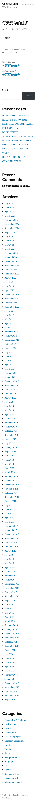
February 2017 (11, 526)
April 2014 (9, 666)
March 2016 (10, 571)
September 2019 (12, 435)
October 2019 (11, 430)
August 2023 (10, 277)
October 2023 (11, 269)
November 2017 (12, 488)
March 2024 (10, 248)
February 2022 (11, 331)
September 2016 (12, 546)
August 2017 (10, 501)
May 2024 (9, 244)
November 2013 (12, 687)
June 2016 (9, 559)
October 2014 (11, 641)
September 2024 (12, 228)
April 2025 (9, 211)
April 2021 (9, 364)
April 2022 (9, 323)
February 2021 (11, 373)
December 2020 (12, 381)
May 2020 (9, 410)
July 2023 (9, 282)
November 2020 (12, 385)
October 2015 (11, 592)
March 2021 (10, 368)
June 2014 (9, 658)
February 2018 (11, 476)
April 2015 (9, 616)
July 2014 (9, 654)
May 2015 (9, 612)
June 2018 (9, 459)
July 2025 (9, 203)
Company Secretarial (14, 740)
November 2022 (12, 298)
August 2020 (10, 397)
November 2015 (12, 588)
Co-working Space (13, 736)
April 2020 (9, 414)
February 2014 (11, 674)
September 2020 (12, 393)
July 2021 (9, 352)
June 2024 (9, 240)
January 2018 (11, 480)
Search (5, 89)
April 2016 (9, 567)
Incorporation (10, 52)
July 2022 (9, 310)
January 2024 (11, 257)
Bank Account (11, 724)
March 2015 (10, 621)
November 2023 (12, 265)
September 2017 (12, 497)
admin (7, 29)
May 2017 (9, 513)
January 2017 (11, 530)
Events (8, 749)
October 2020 (11, 389)
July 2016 (9, 554)
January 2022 (11, 335)
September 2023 (12, 273)
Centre (8, 728)
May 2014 (9, 662)
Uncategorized (11, 778)
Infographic (10, 761)
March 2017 (10, 521)
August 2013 (10, 699)
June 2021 (9, 356)
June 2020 (9, 406)
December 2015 (12, 583)
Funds (7, 753)
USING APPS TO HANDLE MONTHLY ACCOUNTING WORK (15, 148)
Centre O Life (11, 732)
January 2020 (11, 426)
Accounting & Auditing (15, 720)
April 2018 (9, 468)
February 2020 (11, 422)
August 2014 (10, 650)
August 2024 (10, 232)
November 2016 (12, 538)
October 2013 (11, 691)
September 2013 (12, 695)
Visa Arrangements (13, 782)
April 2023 (9, 290)
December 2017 (12, 484)
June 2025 (9, 207)
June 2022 (9, 315)
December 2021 (12, 339)
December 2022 (12, 294)
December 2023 (12, 261)
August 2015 (10, 600)
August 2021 (10, 348)
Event (7, 745)
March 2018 (10, 472)
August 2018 (10, 451)
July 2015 (9, 604)
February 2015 (11, 625)
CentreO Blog (10, 3)
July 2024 (9, 236)
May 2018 (9, 463)
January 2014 (11, 679)
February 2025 (11, 219)
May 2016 (9, 563)
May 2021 (9, 360)
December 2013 (12, 683)
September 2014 (12, 645)
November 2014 (12, 637)
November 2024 (12, 224)
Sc (17, 52)
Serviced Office (12, 773)
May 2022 (9, 319)
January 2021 (11, 377)
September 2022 (12, 306)
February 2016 (11, 575)
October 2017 (11, 492)
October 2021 (11, 344)
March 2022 (10, 327)
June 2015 (9, 608)
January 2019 (11, 447)
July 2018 (9, 455)
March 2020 (10, 418)
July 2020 (9, 401)
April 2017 (9, 517)
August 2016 (10, 550)
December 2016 (12, 534)
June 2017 (9, 509)
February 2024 (11, 253)
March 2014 (10, 670)
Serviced (8, 769)
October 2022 (11, 302)
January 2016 (11, 579)
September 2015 (12, 596)
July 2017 (9, 505)
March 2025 (10, 215)
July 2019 (9, 443)
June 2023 (9, 286)
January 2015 (11, 629)
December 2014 (12, 633)
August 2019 (10, 439)
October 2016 (11, 542)
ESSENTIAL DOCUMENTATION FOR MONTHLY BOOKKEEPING (18, 128)
